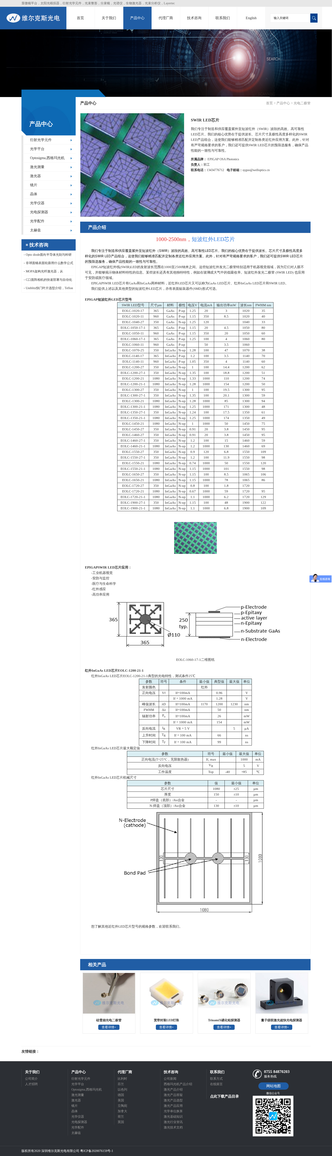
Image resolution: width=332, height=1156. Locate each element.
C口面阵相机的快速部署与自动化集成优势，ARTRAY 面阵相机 (48, 281)
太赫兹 (35, 230)
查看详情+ (109, 1027)
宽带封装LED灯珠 (166, 1020)
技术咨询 (194, 18)
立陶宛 (122, 1105)
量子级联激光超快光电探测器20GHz (281, 1022)
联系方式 (216, 1078)
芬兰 (121, 1084)
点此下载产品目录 (224, 1096)
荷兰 (121, 1116)
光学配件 (37, 221)
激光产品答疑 (173, 1095)
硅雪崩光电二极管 (109, 1020)
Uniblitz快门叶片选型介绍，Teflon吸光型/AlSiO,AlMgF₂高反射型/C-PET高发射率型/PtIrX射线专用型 (48, 289)
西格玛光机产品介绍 (178, 1084)
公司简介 (31, 1078)
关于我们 (109, 18)
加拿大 (122, 1111)
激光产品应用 (173, 1105)
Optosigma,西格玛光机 (47, 158)
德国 (121, 1095)
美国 (121, 1100)
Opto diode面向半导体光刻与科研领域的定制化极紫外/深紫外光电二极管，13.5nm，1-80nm (48, 256)
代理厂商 (166, 18)
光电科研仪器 (53, 1051)
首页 (80, 18)
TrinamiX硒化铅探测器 (224, 1020)
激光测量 (37, 167)
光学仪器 (37, 203)
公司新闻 (170, 1078)
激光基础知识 (173, 1116)
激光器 (35, 176)
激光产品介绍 (173, 1089)
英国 (121, 1122)
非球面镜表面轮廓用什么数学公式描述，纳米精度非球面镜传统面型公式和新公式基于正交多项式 (48, 264)
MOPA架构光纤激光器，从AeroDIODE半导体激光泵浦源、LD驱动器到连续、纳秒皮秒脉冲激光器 (48, 273)
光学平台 (37, 149)
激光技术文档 (173, 1127)
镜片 (33, 185)
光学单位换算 (173, 1111)
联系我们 (222, 18)
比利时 (122, 1078)
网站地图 (273, 1086)
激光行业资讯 (173, 1122)
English (251, 18)
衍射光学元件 (41, 140)
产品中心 (137, 18)
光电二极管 (302, 103)
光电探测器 (39, 212)
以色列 (122, 1089)
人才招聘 (31, 1084)
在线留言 (216, 1084)
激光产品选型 (173, 1100)
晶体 (33, 194)
